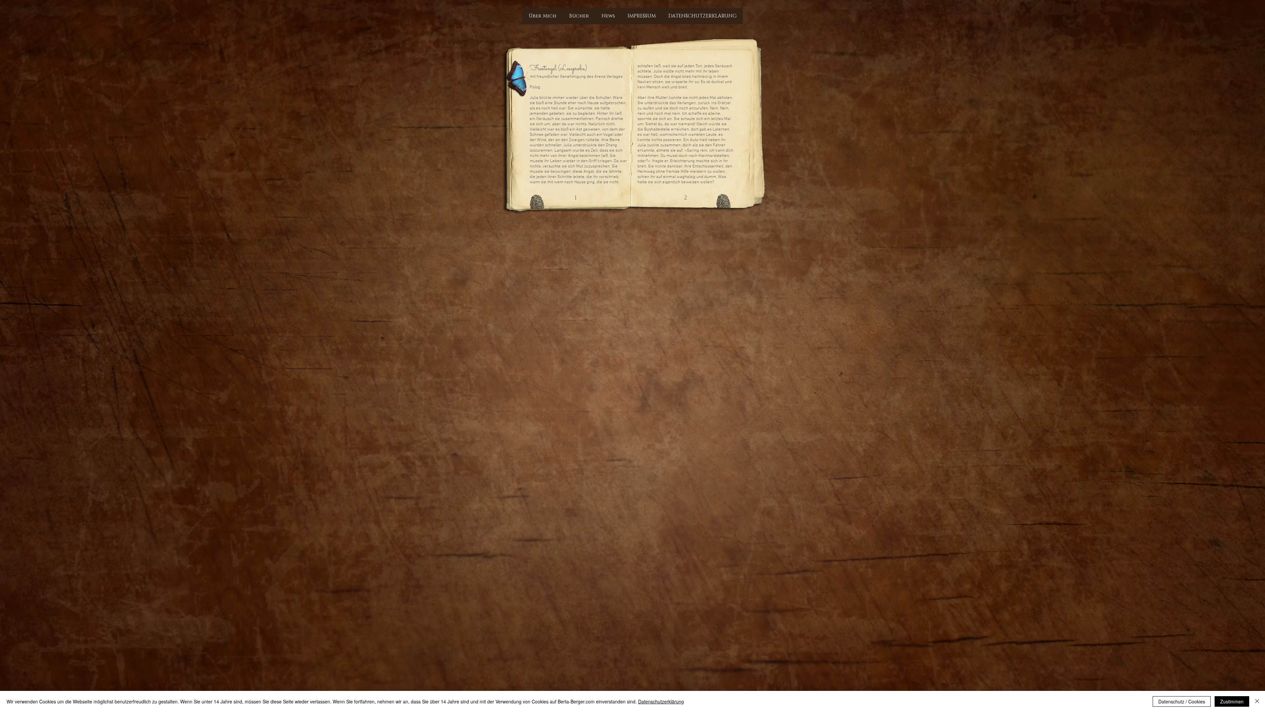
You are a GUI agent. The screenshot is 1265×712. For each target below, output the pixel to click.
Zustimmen (1232, 701)
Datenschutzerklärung (661, 701)
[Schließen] (1257, 701)
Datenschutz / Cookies (1181, 701)
